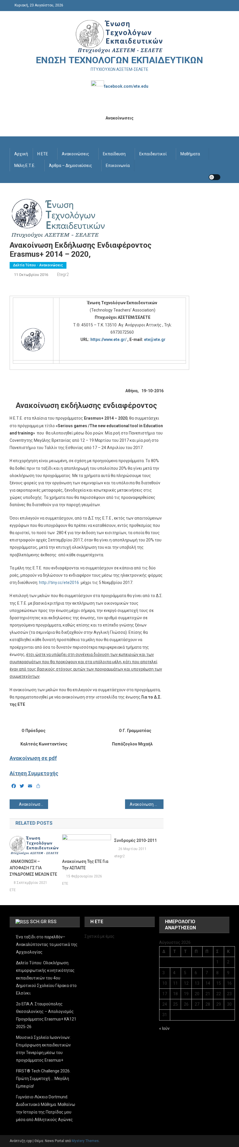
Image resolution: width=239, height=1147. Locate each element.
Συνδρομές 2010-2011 (135, 840)
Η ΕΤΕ (42, 154)
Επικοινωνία (118, 165)
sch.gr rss (43, 921)
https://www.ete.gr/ (108, 339)
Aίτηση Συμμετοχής (34, 773)
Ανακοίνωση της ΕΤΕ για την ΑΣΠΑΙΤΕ (85, 864)
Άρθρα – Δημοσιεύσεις (70, 165)
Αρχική (21, 154)
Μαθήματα (190, 154)
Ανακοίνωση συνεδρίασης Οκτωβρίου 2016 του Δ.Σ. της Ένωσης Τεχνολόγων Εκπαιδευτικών (33, 804)
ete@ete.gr (155, 339)
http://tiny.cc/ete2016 (59, 582)
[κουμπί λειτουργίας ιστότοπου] (214, 177)
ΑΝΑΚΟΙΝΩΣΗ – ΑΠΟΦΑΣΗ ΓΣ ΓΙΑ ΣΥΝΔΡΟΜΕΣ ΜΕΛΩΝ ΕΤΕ (33, 868)
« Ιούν (164, 1028)
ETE (13, 890)
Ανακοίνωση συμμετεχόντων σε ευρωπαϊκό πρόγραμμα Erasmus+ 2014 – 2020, (147, 804)
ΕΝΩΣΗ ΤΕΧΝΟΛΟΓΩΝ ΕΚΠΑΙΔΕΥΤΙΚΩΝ (119, 60)
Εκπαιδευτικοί (153, 154)
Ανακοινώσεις (75, 154)
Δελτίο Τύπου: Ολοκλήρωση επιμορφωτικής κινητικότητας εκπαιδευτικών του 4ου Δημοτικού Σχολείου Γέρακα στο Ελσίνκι (46, 977)
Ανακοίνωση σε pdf (33, 758)
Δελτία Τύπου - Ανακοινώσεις (38, 265)
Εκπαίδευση (114, 154)
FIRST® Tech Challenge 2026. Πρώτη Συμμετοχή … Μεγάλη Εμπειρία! (43, 1078)
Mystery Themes (85, 1141)
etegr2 (63, 274)
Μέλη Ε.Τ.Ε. (24, 165)
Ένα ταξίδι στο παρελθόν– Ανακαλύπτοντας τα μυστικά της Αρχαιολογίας (47, 944)
